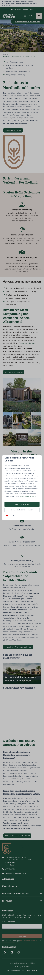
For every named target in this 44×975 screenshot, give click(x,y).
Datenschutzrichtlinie (28, 496)
